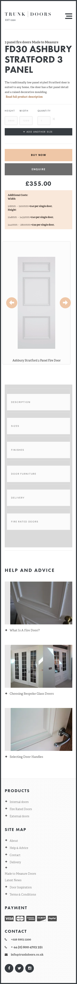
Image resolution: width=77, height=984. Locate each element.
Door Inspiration (21, 887)
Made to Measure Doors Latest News (20, 877)
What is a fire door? (25, 630)
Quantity (44, 111)
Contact (15, 855)
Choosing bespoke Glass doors (32, 694)
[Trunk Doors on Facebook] (9, 968)
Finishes (17, 449)
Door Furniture (23, 473)
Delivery (18, 497)
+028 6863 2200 (21, 939)
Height (10, 111)
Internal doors (19, 802)
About (14, 841)
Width (24, 111)
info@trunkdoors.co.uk (27, 954)
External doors (19, 816)
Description (20, 402)
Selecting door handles (26, 757)
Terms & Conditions (23, 894)
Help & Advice (19, 848)
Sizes (15, 426)
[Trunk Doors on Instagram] (29, 968)
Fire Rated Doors (24, 521)
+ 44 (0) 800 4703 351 (27, 947)
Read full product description (24, 96)
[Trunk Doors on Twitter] (19, 968)
